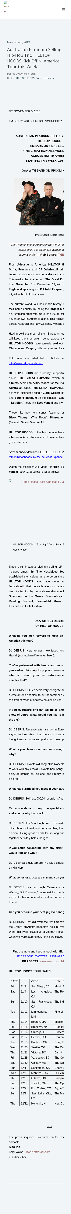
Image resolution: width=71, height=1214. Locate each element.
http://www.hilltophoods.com (26, 363)
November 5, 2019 (18, 42)
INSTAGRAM (58, 956)
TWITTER (41, 956)
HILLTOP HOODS (25, 78)
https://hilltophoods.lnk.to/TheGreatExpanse (36, 456)
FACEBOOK (25, 956)
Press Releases (45, 78)
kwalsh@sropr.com (38, 1151)
